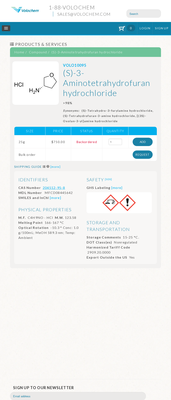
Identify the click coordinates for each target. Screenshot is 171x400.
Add (143, 142)
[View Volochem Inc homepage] (25, 9)
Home (19, 52)
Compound (38, 52)
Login (145, 28)
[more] (55, 166)
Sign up (161, 28)
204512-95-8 (54, 188)
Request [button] (143, 154)
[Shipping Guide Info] (48, 166)
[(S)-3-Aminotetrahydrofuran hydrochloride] (35, 83)
